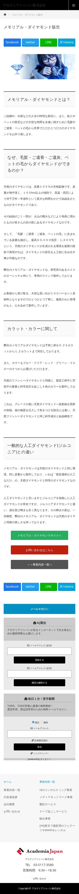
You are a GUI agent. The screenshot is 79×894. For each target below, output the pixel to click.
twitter (30, 42)
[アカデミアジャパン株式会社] (34, 5)
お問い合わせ (12, 811)
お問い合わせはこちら (39, 550)
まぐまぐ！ (45, 759)
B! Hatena (66, 42)
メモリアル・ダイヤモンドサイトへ (39, 535)
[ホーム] (5, 13)
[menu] (74, 5)
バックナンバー (41, 753)
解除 (46, 722)
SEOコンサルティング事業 (56, 790)
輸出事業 (45, 818)
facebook (12, 42)
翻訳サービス (48, 804)
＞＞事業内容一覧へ (39, 564)
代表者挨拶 (10, 797)
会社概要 (9, 804)
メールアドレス (41, 728)
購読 (37, 722)
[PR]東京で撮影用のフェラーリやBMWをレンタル (57, 828)
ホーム (7, 781)
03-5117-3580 (43, 865)
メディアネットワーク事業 (56, 797)
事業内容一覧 (12, 790)
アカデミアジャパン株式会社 (39, 859)
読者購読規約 (41, 740)
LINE (48, 42)
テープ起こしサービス (53, 811)
